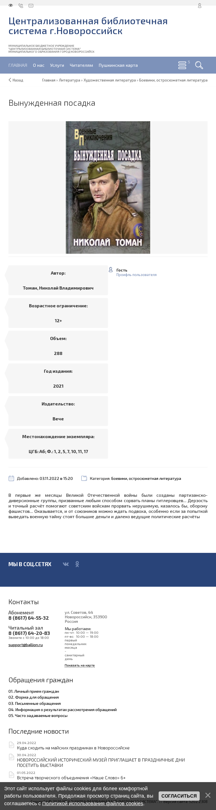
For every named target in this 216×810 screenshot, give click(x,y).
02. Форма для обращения (33, 696)
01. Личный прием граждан (33, 691)
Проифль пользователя (136, 275)
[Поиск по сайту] (199, 65)
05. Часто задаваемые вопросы (38, 715)
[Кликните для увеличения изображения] (108, 187)
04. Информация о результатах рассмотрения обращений (62, 709)
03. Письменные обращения (34, 703)
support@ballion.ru (25, 644)
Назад (18, 80)
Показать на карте (80, 665)
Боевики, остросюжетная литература (146, 478)
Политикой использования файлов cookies (92, 803)
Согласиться (179, 796)
